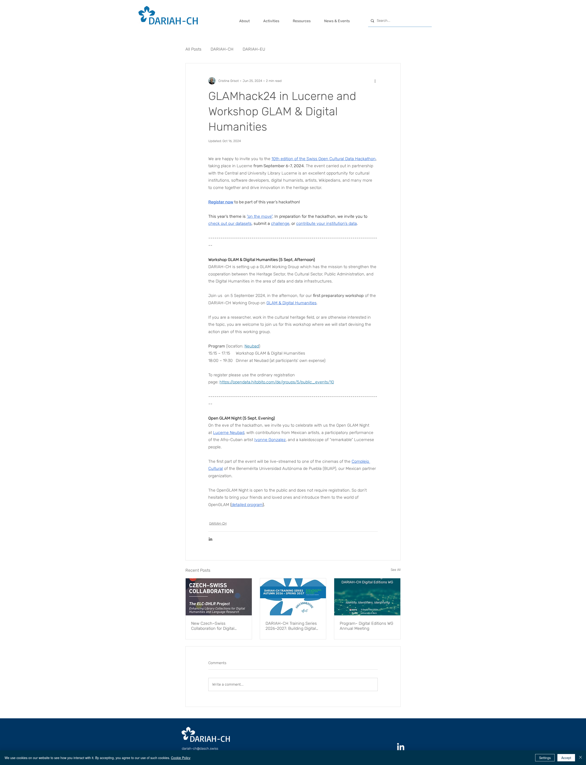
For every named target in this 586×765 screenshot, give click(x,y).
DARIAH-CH (222, 49)
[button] (249, 21)
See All (396, 570)
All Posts (193, 49)
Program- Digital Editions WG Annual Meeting (366, 626)
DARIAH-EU (254, 49)
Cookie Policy (180, 757)
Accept (566, 757)
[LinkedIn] (400, 747)
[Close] (580, 757)
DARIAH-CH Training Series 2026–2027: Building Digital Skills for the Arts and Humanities (291, 626)
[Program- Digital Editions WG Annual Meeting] (367, 596)
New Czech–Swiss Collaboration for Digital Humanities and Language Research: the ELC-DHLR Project (216, 626)
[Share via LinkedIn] (210, 539)
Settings (545, 757)
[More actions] (375, 81)
